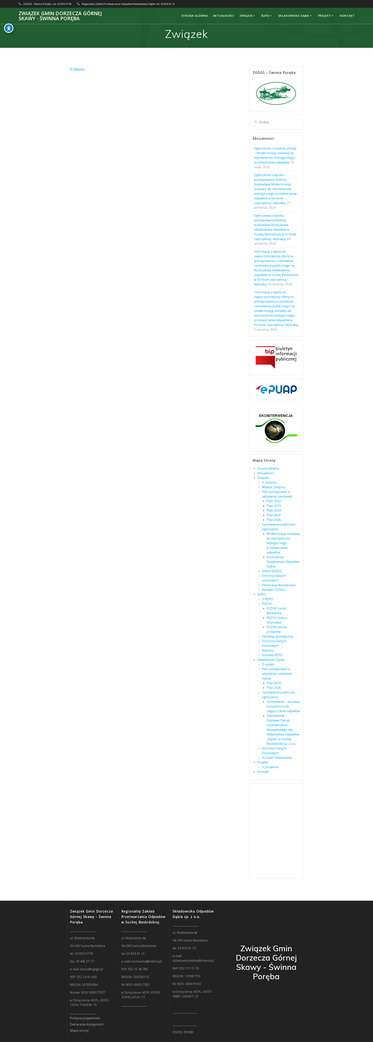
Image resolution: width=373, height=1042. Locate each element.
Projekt (324, 15)
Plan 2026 (274, 520)
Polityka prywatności (85, 1018)
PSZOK (267, 604)
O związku (77, 69)
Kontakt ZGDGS (273, 590)
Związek (246, 15)
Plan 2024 (274, 510)
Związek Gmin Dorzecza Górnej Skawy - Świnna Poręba (60, 16)
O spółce (268, 664)
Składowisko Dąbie (293, 15)
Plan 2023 (274, 506)
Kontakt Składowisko (277, 758)
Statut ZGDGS (272, 571)
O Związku (269, 482)
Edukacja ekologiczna (277, 636)
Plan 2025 (274, 515)
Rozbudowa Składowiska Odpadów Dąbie (283, 562)
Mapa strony (79, 1030)
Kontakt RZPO (272, 655)
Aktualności (223, 15)
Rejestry (268, 650)
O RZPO (267, 599)
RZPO (265, 15)
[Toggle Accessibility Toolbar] (8, 28)
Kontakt (347, 15)
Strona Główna (194, 15)
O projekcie (270, 767)
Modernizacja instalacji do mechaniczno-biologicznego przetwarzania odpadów (283, 543)
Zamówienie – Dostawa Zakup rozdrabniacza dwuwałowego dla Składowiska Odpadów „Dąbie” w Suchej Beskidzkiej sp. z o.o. (283, 730)
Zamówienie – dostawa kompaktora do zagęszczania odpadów (283, 706)
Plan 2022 (274, 501)
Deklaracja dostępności (279, 585)
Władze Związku (273, 487)
